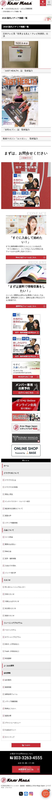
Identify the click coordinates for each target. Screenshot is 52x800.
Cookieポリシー (10, 730)
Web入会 (8, 551)
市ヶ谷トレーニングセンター (15, 587)
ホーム (6, 466)
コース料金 (9, 537)
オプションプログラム (13, 637)
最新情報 (8, 687)
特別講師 (8, 658)
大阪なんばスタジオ (12, 601)
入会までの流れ (10, 565)
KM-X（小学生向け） (12, 644)
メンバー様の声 (10, 573)
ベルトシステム (10, 630)
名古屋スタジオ (10, 608)
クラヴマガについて (11, 473)
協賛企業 (8, 716)
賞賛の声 (8, 516)
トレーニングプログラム (13, 623)
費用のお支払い (10, 544)
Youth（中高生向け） (12, 651)
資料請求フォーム (11, 694)
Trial (43, 3)
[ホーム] (2, 8)
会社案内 (8, 680)
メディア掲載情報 (11, 523)
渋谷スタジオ (9, 594)
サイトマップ (9, 737)
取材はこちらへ (10, 708)
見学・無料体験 (10, 558)
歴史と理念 (9, 494)
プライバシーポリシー (13, 723)
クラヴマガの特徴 (11, 487)
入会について (9, 530)
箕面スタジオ (9, 615)
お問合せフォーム (26, 769)
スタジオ (7, 580)
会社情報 (7, 673)
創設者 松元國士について (14, 508)
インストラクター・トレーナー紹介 (17, 501)
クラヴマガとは (10, 480)
